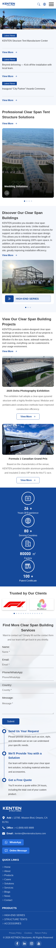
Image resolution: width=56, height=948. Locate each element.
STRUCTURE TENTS (14, 919)
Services (7, 887)
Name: (6, 647)
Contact (7, 900)
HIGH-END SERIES (13, 915)
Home (6, 867)
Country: (7, 685)
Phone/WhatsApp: (12, 672)
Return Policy (41, 933)
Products (7, 875)
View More (9, 52)
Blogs (6, 892)
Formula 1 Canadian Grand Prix (28, 458)
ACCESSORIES (11, 923)
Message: (7, 698)
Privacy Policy (15, 933)
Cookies (28, 933)
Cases (6, 879)
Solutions (8, 883)
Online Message (16, 850)
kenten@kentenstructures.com (30, 833)
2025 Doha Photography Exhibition (28, 390)
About (6, 871)
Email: (5, 659)
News (6, 896)
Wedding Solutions (16, 186)
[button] (24, 201)
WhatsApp (13, 842)
